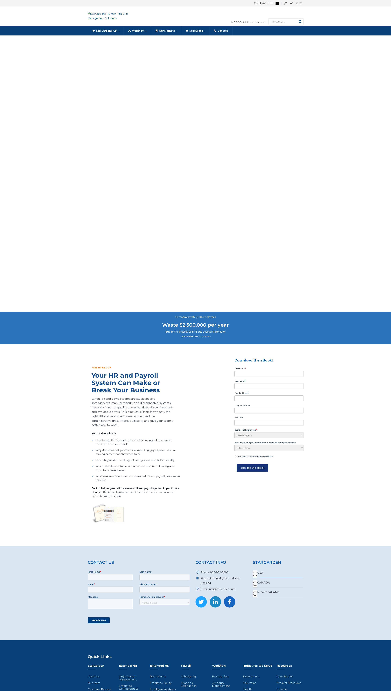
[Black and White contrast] (277, 3)
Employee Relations (163, 689)
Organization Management (128, 678)
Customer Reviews (99, 689)
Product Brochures (289, 683)
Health (247, 689)
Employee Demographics (128, 687)
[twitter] (201, 602)
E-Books (282, 689)
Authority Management (221, 684)
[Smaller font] (291, 3)
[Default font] (301, 3)
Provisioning (220, 676)
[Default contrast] (271, 3)
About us (93, 676)
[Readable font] (296, 3)
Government (251, 676)
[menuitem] (106, 30)
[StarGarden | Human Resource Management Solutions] (112, 16)
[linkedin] (215, 602)
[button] (297, 21)
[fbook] (229, 602)
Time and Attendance (188, 684)
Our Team (94, 683)
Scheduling (188, 676)
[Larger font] (285, 3)
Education (250, 683)
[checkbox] (268, 456)
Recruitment (158, 676)
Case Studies (285, 676)
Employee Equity (160, 683)
